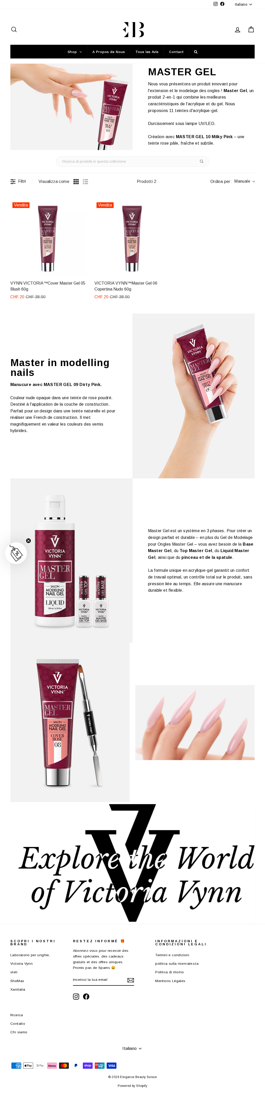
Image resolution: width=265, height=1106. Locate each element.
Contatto (17, 1024)
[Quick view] (81, 271)
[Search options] (202, 161)
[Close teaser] (28, 540)
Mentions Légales (170, 981)
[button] (16, 553)
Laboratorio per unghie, (30, 955)
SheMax (17, 981)
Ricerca (16, 1015)
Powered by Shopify (132, 1086)
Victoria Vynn (21, 964)
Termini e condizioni (172, 955)
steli (13, 972)
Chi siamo (18, 1032)
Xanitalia (17, 989)
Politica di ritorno (169, 972)
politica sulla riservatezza (176, 964)
